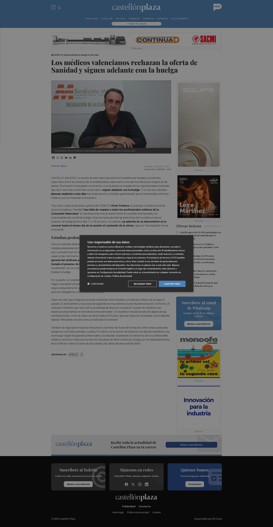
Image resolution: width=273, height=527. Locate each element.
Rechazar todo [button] (142, 283)
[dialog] (136, 263)
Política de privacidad (122, 276)
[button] (95, 283)
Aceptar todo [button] (172, 283)
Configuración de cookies (99, 276)
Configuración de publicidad (113, 272)
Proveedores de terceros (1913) (162, 257)
